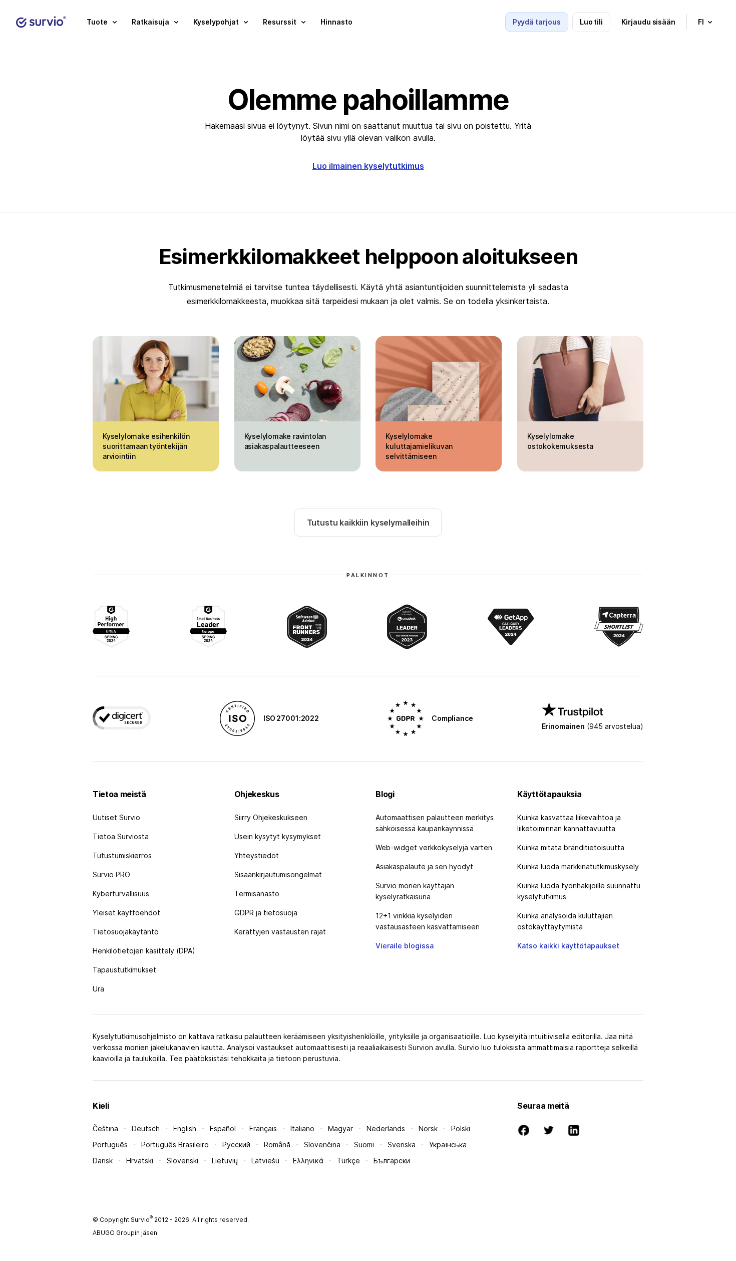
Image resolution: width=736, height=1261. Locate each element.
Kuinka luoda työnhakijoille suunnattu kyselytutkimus (578, 891)
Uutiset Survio (116, 817)
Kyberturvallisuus (121, 893)
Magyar (340, 1128)
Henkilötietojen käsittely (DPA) (144, 950)
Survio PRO (111, 874)
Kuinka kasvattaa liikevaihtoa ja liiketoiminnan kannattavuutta (569, 823)
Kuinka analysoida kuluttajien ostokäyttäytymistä (565, 921)
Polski (460, 1128)
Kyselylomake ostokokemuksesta (560, 441)
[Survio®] (41, 22)
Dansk (103, 1160)
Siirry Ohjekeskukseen (270, 817)
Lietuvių (225, 1160)
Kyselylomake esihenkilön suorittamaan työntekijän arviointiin (146, 446)
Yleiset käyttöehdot (126, 912)
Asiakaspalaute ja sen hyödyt (424, 866)
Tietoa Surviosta (121, 836)
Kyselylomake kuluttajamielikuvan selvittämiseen (419, 446)
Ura (98, 988)
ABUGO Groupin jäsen (125, 1232)
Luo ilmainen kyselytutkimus (368, 166)
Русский (236, 1144)
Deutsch (146, 1128)
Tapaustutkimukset (124, 969)
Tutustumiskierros (122, 855)
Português (110, 1144)
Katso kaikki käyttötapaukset (568, 945)
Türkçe (348, 1160)
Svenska (402, 1144)
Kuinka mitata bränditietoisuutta (570, 847)
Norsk (428, 1128)
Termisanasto (256, 893)
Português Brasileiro (175, 1144)
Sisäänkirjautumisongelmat (278, 874)
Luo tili (591, 22)
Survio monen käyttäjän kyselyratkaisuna (415, 891)
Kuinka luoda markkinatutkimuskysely (578, 866)
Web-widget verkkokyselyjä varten (434, 847)
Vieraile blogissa (405, 945)
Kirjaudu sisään (648, 22)
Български (392, 1160)
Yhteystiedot (256, 855)
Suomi (364, 1144)
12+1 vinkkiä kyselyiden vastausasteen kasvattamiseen (428, 921)
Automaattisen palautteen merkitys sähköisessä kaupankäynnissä (435, 823)
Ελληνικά (308, 1160)
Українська (448, 1144)
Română (277, 1144)
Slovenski (182, 1160)
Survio (142, 1219)
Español (223, 1128)
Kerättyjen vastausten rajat (280, 931)
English (184, 1128)
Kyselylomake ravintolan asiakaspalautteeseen (285, 441)
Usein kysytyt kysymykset (277, 836)
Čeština (105, 1128)
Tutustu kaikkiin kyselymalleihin (368, 523)
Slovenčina (322, 1144)
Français (263, 1128)
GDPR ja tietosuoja (265, 912)
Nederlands (385, 1128)
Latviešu (265, 1160)
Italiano (302, 1128)
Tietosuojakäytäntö (126, 931)
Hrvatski (139, 1160)
